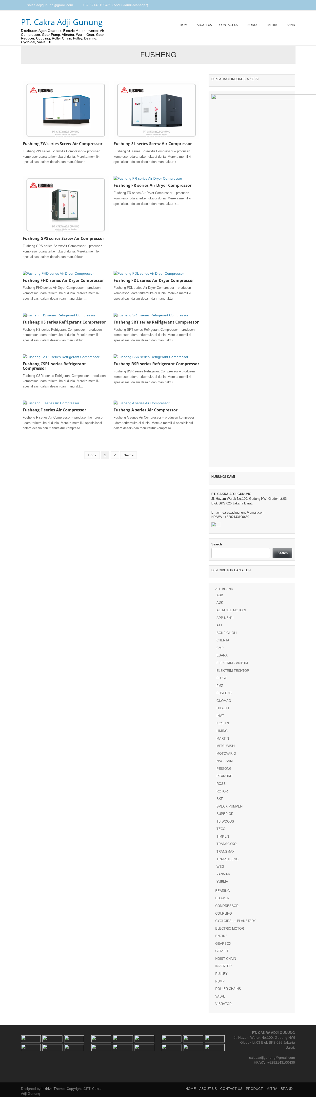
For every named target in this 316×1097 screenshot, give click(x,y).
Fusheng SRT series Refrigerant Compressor (156, 322)
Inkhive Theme (53, 1089)
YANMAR (223, 874)
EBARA (222, 655)
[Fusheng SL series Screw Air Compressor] (156, 110)
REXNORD (224, 776)
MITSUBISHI (226, 746)
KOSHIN (223, 723)
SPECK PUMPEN (229, 806)
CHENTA (223, 640)
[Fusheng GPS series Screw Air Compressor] (66, 205)
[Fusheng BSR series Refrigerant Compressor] (151, 357)
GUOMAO (224, 701)
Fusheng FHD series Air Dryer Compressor (63, 280)
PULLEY (221, 974)
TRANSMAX (226, 851)
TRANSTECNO (227, 859)
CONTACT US (228, 24)
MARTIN (223, 738)
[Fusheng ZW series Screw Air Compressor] (66, 110)
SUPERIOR (225, 814)
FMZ (220, 686)
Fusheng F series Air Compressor (54, 410)
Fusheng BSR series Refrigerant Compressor (156, 363)
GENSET (222, 951)
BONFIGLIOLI (227, 633)
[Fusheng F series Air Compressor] (51, 403)
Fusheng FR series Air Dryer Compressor (153, 185)
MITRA (272, 24)
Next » (128, 455)
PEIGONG (224, 768)
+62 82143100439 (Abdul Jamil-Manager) (115, 5)
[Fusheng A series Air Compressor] (142, 403)
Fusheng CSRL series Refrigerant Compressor (54, 366)
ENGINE (221, 936)
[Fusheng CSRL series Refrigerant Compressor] (61, 357)
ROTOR (222, 791)
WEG (220, 866)
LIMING (222, 731)
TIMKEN (223, 836)
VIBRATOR (223, 1004)
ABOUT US (204, 24)
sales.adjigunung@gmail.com (50, 5)
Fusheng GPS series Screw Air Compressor (63, 238)
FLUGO (222, 678)
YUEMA (222, 882)
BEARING (222, 891)
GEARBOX (223, 943)
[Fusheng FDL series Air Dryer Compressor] (149, 273)
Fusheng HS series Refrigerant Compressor (64, 322)
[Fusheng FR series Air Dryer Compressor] (148, 178)
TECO (221, 829)
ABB (220, 595)
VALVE (220, 996)
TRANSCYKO (227, 844)
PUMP (220, 981)
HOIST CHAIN (225, 959)
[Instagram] (287, 5)
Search (216, 544)
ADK (220, 602)
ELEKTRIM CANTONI (232, 663)
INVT (220, 716)
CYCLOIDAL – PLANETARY (235, 921)
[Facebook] (282, 5)
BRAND (289, 24)
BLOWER (222, 898)
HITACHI (223, 708)
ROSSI (222, 784)
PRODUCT (252, 24)
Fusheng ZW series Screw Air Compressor (62, 143)
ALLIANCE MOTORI (231, 610)
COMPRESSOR (226, 906)
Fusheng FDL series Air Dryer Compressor (154, 280)
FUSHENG (224, 693)
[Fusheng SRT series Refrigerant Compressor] (151, 315)
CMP (220, 648)
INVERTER (223, 966)
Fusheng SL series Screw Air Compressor (153, 143)
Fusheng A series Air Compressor (146, 410)
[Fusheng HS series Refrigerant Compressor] (59, 315)
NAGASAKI (225, 761)
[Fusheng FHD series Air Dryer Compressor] (58, 273)
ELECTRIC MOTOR (229, 928)
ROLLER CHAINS (228, 989)
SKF (220, 799)
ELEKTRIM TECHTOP (233, 671)
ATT (219, 625)
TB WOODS (225, 821)
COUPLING (223, 913)
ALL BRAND (224, 589)
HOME (184, 24)
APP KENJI (225, 618)
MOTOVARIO (226, 753)
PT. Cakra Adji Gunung (62, 22)
